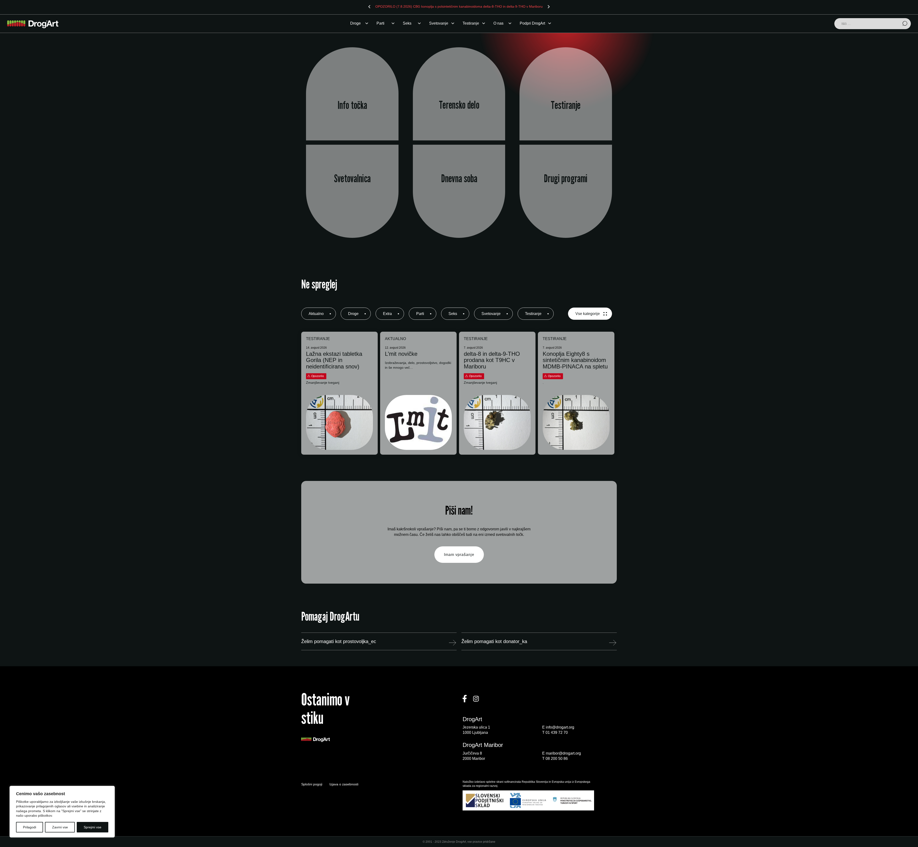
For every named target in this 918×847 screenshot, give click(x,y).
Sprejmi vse (92, 827)
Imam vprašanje (459, 555)
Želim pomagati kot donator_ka (494, 641)
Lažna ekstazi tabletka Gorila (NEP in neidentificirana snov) (334, 360)
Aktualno (316, 314)
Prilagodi (29, 827)
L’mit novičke (401, 354)
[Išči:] (872, 24)
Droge (355, 23)
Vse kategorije (587, 314)
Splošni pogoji (311, 784)
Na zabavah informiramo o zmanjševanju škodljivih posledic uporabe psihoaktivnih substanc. (459, 105)
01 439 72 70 (557, 732)
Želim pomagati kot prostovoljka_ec (338, 641)
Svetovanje (438, 23)
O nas (498, 23)
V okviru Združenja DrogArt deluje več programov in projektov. (566, 200)
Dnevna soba (459, 178)
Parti (380, 23)
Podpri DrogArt (532, 23)
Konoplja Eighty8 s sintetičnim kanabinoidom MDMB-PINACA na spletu (575, 360)
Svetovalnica (352, 178)
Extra (387, 314)
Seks (407, 23)
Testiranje (471, 23)
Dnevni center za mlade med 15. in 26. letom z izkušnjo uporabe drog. (459, 200)
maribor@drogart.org (563, 753)
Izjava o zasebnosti (343, 784)
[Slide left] (369, 6)
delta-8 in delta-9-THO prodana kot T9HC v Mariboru (492, 360)
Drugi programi (565, 178)
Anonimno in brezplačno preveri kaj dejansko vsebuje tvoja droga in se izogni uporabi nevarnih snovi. (566, 105)
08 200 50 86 (557, 758)
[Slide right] (548, 6)
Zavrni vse (60, 827)
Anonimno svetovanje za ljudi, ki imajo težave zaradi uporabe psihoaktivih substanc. (352, 200)
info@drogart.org (560, 727)
